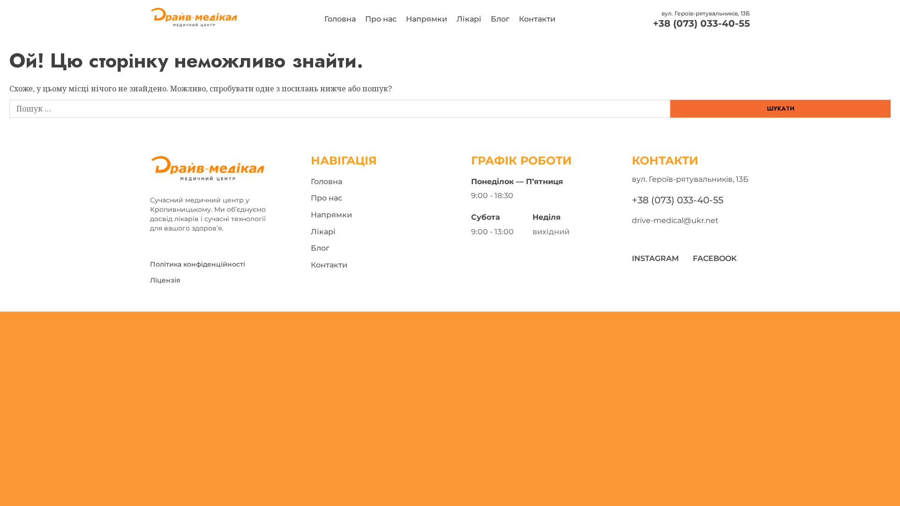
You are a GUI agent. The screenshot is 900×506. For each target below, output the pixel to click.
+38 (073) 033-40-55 (701, 23)
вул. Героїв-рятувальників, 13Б (705, 13)
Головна (340, 19)
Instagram (655, 258)
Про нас (381, 19)
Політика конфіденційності (197, 264)
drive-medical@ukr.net (675, 220)
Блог (500, 19)
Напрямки (426, 19)
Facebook (715, 258)
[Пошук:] (339, 109)
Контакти (537, 19)
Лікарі (469, 19)
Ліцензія (165, 280)
